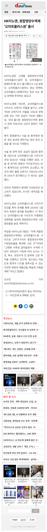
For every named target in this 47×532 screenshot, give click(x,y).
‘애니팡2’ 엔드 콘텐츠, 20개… (23, 501)
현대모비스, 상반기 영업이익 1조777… (20, 342)
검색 (35, 511)
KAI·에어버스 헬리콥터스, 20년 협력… (20, 433)
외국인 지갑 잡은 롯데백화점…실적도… (21, 459)
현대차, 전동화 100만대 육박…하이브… (21, 407)
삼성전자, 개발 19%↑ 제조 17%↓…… (21, 446)
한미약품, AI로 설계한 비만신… (36, 501)
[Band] (31, 306)
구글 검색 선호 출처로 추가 (17, 35)
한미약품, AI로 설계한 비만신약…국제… (21, 355)
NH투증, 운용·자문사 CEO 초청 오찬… (21, 336)
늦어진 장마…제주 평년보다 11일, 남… (20, 401)
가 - (40, 36)
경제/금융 (26, 12)
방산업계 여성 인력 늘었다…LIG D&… (20, 452)
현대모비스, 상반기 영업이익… (9, 501)
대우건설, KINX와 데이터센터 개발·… (20, 368)
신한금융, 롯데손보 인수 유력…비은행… (21, 420)
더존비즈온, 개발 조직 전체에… (9, 389)
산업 (36, 12)
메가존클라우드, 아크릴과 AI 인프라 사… (21, 329)
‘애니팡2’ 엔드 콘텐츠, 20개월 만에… (20, 349)
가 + (34, 36)
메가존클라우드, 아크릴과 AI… (23, 389)
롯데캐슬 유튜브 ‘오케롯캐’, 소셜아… (20, 361)
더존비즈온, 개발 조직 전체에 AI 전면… (21, 323)
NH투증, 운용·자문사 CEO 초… (37, 389)
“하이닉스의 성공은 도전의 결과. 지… (20, 427)
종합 (6, 12)
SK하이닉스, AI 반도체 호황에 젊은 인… (21, 440)
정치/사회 (16, 12)
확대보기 (37, 60)
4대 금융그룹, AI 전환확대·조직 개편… (20, 414)
